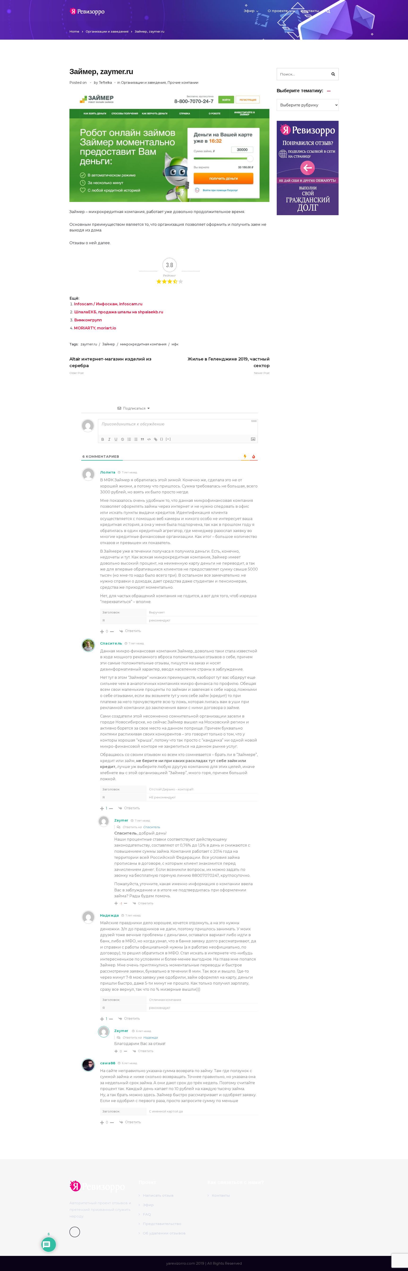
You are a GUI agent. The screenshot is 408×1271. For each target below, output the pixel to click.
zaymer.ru (89, 344)
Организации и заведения (107, 31)
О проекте (278, 10)
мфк (175, 344)
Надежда (150, 1037)
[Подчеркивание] (116, 439)
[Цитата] (142, 439)
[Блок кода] (149, 439)
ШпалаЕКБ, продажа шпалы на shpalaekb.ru (118, 312)
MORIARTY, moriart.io (95, 328)
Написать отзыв (158, 1195)
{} (161, 439)
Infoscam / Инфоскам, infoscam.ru (108, 304)
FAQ (147, 1214)
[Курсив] (109, 439)
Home (74, 31)
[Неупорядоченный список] (135, 439)
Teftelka (105, 82)
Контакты (310, 10)
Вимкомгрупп (88, 320)
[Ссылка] (155, 439)
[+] (168, 439)
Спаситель (111, 643)
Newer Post (228, 366)
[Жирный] (102, 439)
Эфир (249, 10)
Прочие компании (182, 82)
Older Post (110, 366)
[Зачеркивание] (122, 439)
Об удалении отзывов (164, 1233)
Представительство (162, 1223)
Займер (108, 344)
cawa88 (107, 1063)
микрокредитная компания (143, 344)
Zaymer (121, 1031)
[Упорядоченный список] (129, 439)
